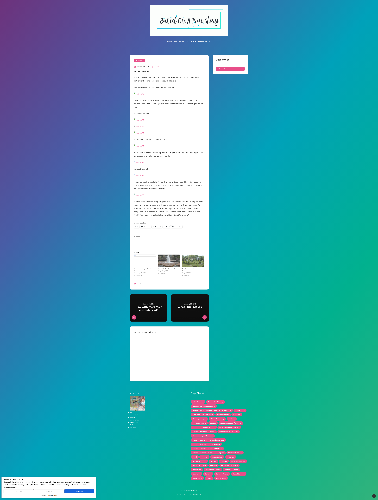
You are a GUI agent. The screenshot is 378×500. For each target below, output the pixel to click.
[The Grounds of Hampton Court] (193, 261)
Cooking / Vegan (199, 419)
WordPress (193, 490)
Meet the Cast (179, 41)
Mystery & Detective (229, 465)
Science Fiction (222, 474)
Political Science (231, 470)
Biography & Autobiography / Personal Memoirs (212, 410)
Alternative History (215, 402)
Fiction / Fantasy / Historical (204, 427)
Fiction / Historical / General (204, 431)
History (213, 461)
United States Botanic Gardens (169, 269)
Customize (18, 491)
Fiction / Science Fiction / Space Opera (208, 453)
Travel (209, 478)
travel (139, 284)
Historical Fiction (199, 461)
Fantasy (232, 419)
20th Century (198, 402)
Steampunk (197, 478)
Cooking (236, 415)
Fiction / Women (235, 453)
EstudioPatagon (195, 495)
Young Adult (221, 478)
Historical (230, 457)
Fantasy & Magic (199, 423)
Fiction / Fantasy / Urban (229, 427)
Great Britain (217, 457)
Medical (213, 465)
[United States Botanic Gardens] (169, 261)
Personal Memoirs (213, 470)
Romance (196, 474)
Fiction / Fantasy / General (230, 423)
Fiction (213, 423)
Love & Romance (238, 461)
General (139, 60)
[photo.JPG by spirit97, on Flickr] (139, 94)
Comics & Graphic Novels (203, 415)
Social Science (239, 474)
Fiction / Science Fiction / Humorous (207, 448)
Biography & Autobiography (204, 406)
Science (208, 474)
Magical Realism (199, 465)
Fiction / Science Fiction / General (206, 444)
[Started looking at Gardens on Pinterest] (145, 261)
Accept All (79, 491)
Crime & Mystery (217, 419)
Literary (224, 461)
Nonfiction (197, 470)
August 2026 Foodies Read (197, 41)
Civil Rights (240, 410)
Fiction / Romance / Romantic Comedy (208, 440)
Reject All (49, 491)
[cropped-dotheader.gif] (189, 20)
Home (169, 41)
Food (195, 457)
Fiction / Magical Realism (203, 436)
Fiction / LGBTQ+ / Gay (228, 431)
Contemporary (223, 415)
